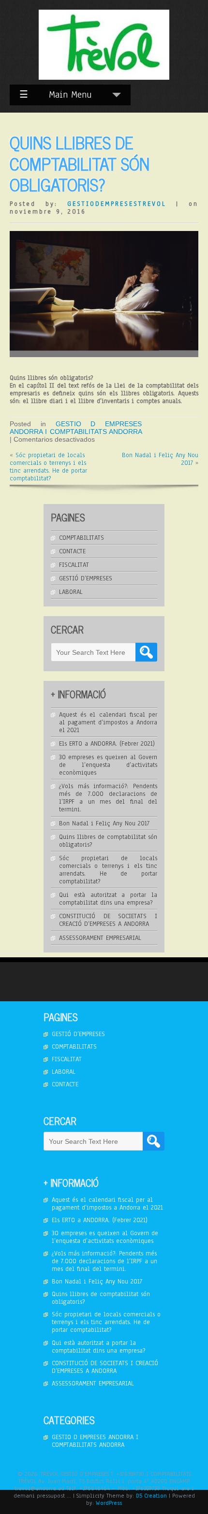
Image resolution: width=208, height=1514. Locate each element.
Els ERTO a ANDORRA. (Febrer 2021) (107, 743)
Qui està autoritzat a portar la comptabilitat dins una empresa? (108, 899)
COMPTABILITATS (81, 538)
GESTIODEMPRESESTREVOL (116, 204)
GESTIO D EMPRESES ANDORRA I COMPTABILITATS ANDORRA (76, 427)
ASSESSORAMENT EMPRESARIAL (100, 938)
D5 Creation (151, 1496)
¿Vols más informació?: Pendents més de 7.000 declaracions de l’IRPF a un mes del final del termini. (108, 798)
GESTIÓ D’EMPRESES (85, 578)
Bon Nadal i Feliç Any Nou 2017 (160, 459)
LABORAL (71, 592)
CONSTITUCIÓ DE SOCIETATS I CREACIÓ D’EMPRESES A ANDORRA (108, 920)
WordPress (109, 1503)
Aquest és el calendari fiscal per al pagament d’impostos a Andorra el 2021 (108, 722)
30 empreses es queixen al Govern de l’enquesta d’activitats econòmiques (108, 765)
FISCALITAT (74, 565)
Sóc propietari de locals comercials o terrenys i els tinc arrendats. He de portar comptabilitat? (48, 467)
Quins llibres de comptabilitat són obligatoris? (108, 841)
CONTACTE (72, 551)
